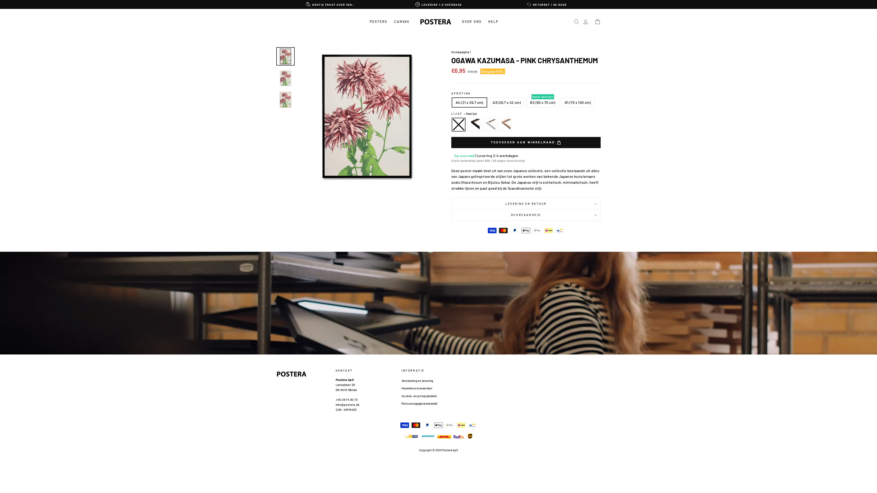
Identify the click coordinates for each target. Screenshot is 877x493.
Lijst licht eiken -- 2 (504, 124)
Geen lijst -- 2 (458, 124)
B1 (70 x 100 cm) (578, 102)
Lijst (464, 113)
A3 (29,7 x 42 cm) (507, 102)
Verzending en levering (417, 381)
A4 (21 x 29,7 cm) (469, 102)
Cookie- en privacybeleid (419, 396)
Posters (379, 22)
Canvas (401, 22)
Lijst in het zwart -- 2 (474, 124)
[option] (330, 4)
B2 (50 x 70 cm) (542, 102)
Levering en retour (526, 203)
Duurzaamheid (526, 214)
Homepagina (460, 52)
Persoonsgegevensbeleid (420, 403)
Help (493, 22)
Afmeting (461, 93)
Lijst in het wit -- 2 (489, 124)
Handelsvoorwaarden (417, 388)
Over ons (471, 22)
